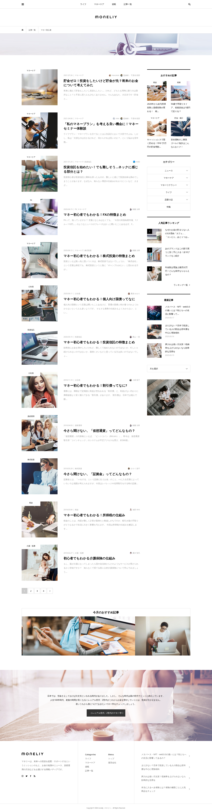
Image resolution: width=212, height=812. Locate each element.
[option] (50, 636)
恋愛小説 (169, 199)
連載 (114, 4)
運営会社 (112, 762)
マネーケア (99, 4)
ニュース (169, 170)
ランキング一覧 (181, 285)
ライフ (83, 4)
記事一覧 (128, 4)
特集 (169, 206)
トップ (111, 758)
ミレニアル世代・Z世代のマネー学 (106, 713)
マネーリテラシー (169, 185)
